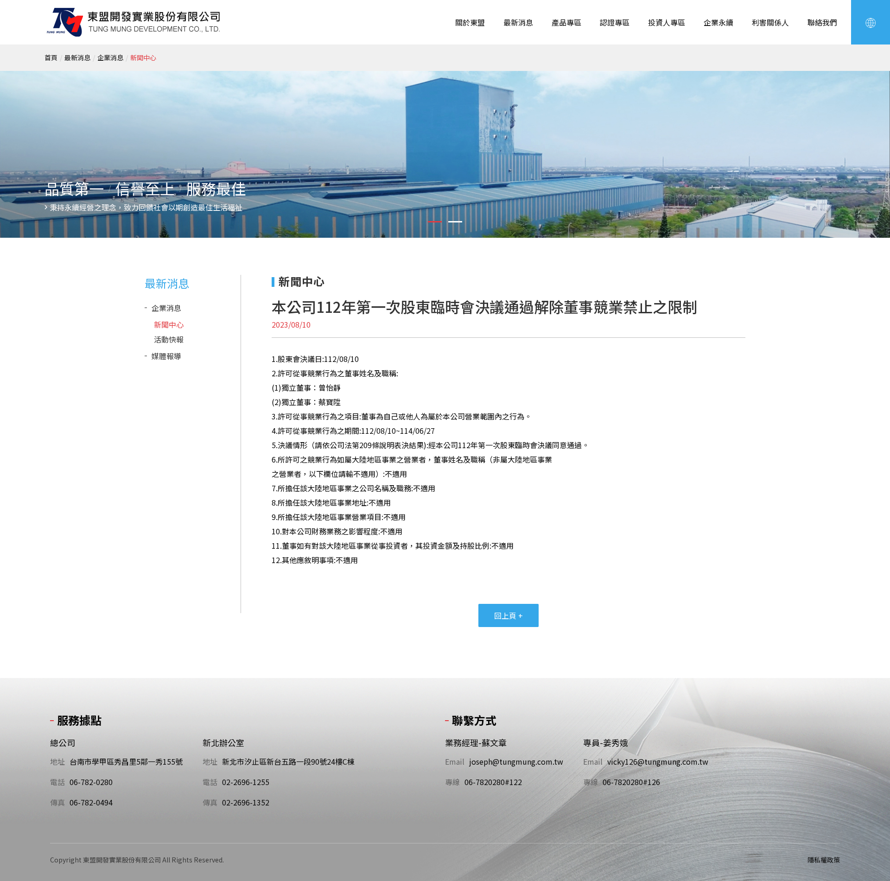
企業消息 (110, 57)
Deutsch (853, 99)
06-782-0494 (91, 802)
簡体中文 (853, 66)
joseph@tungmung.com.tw (516, 761)
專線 (452, 781)
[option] (445, 154)
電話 (57, 781)
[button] (870, 22)
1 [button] (435, 221)
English (853, 77)
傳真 (57, 802)
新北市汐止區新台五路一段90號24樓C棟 (288, 761)
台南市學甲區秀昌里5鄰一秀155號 (126, 761)
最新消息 (77, 57)
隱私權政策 (823, 859)
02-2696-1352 (245, 802)
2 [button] (455, 221)
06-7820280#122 (493, 781)
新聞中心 (143, 57)
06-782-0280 (91, 781)
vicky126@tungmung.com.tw (657, 761)
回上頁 (508, 615)
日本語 (853, 88)
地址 (57, 761)
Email (454, 761)
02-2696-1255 (245, 781)
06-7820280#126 (631, 781)
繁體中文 (853, 55)
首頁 (50, 57)
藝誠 (133, 22)
